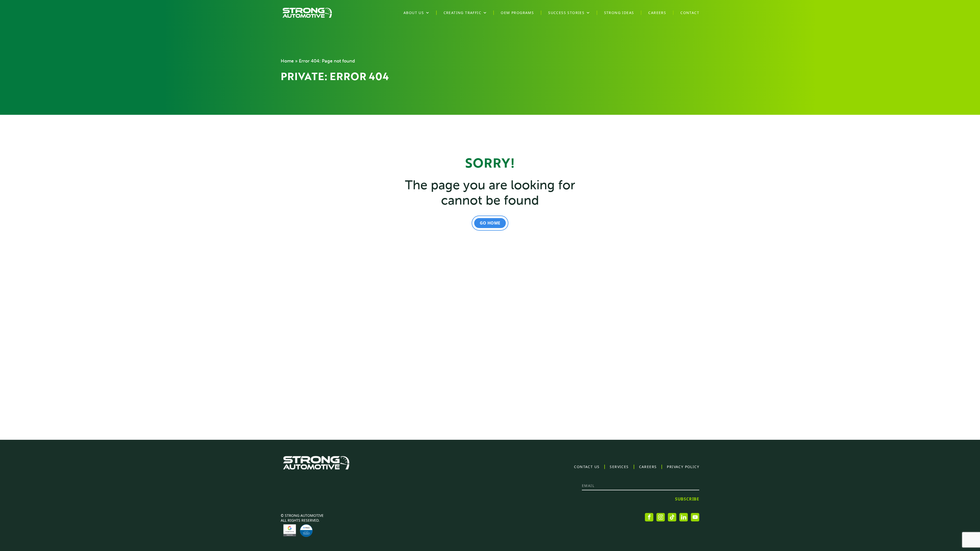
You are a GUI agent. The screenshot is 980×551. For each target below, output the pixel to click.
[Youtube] (695, 517)
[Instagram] (660, 517)
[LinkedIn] (683, 517)
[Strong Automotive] (307, 12)
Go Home (490, 223)
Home (287, 61)
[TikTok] (672, 517)
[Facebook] (649, 517)
